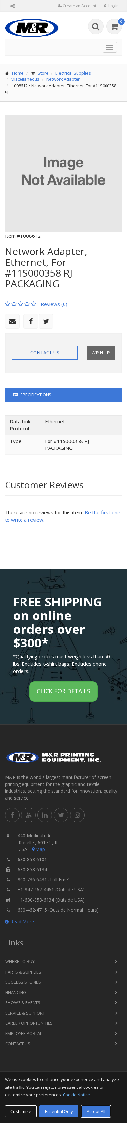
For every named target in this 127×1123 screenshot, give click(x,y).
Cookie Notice (76, 1095)
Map (40, 849)
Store (43, 73)
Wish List (103, 352)
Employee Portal (23, 1033)
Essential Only (59, 1111)
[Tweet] (46, 321)
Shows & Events (22, 1002)
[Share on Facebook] (30, 321)
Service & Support (25, 1013)
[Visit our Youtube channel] (28, 815)
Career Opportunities (29, 1023)
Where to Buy (20, 961)
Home (18, 73)
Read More (22, 921)
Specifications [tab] (35, 395)
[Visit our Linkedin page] (44, 815)
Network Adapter (63, 79)
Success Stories (23, 982)
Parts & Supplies (23, 972)
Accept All (96, 1111)
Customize (20, 1111)
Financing (15, 992)
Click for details (63, 691)
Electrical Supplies (73, 73)
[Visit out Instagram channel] (77, 815)
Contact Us (44, 352)
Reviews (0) (54, 304)
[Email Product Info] (12, 321)
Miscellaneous (25, 79)
